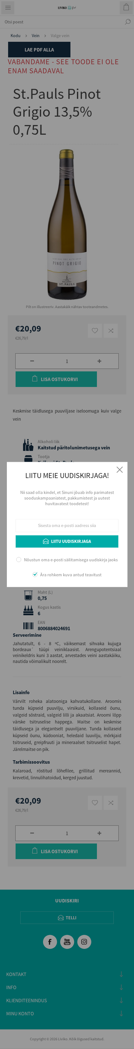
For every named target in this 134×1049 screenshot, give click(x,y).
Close (119, 469)
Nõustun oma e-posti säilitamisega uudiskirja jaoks (71, 560)
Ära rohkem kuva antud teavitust (71, 575)
